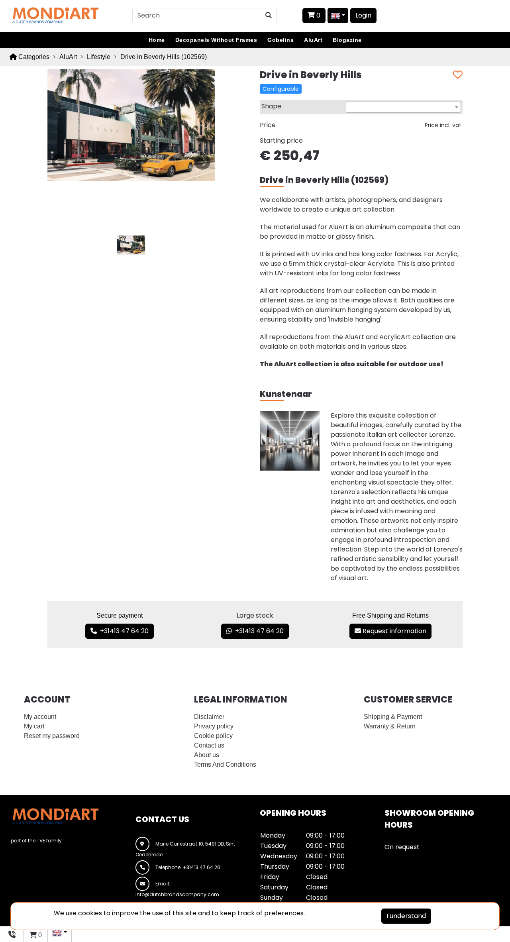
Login (363, 15)
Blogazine (347, 40)
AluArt (313, 40)
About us (206, 755)
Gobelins (280, 40)
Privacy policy (213, 726)
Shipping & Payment (393, 716)
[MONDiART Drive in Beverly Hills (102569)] (131, 124)
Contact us (209, 745)
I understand (406, 915)
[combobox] (403, 107)
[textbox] (403, 107)
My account (40, 716)
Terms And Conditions (225, 764)
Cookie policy (213, 735)
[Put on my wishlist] (458, 75)
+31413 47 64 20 (123, 631)
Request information (393, 631)
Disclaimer (209, 716)
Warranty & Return (390, 726)
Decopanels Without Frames (216, 40)
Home (157, 40)
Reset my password (52, 735)
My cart (34, 726)
